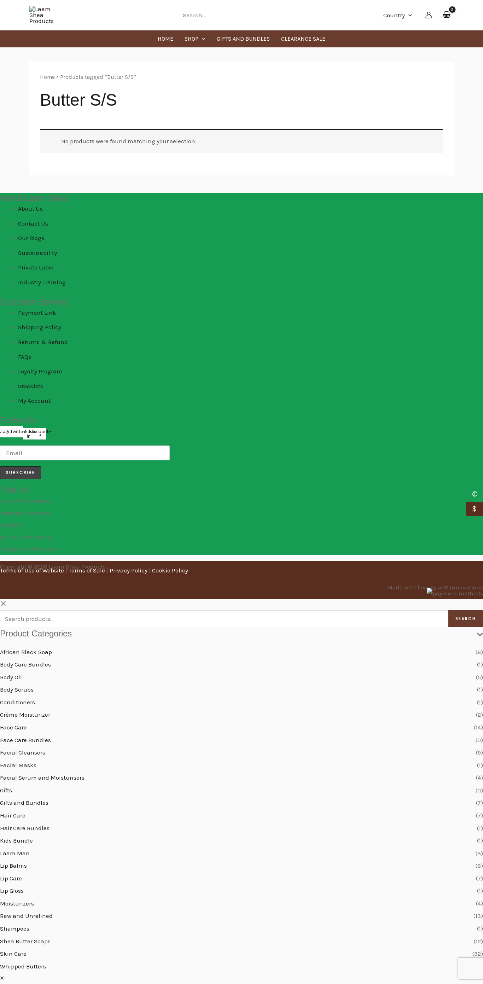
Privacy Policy (128, 570)
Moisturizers (17, 903)
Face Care (13, 727)
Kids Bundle (16, 840)
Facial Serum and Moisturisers (42, 777)
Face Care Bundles (25, 740)
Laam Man (15, 853)
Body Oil (11, 677)
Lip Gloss (12, 890)
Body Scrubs (17, 689)
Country (394, 15)
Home (47, 77)
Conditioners (17, 702)
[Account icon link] (428, 15)
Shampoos (14, 928)
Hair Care (12, 815)
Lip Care (11, 878)
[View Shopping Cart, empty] (447, 15)
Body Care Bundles (25, 664)
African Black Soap (26, 652)
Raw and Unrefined (26, 915)
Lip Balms (13, 865)
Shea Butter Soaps (25, 941)
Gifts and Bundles (24, 802)
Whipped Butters (23, 966)
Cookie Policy (170, 570)
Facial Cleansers (22, 752)
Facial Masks (18, 765)
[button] (408, 15)
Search (465, 619)
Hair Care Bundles (25, 828)
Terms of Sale (87, 570)
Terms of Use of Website (32, 570)
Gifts (6, 790)
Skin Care (13, 953)
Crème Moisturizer (25, 714)
